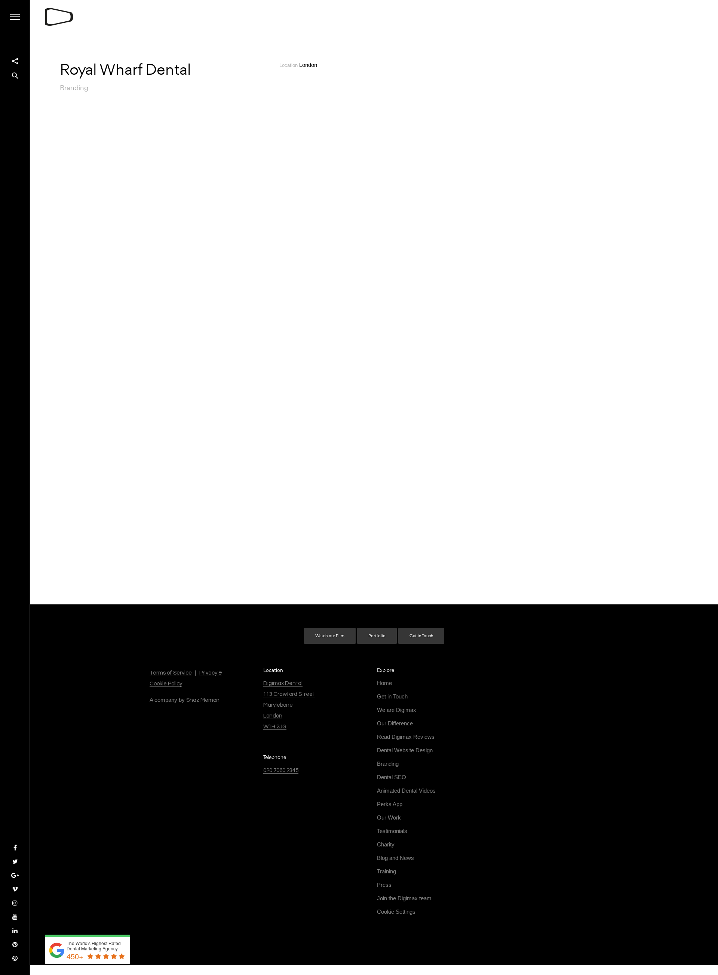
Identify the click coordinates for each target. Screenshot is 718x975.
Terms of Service (171, 673)
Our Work (389, 817)
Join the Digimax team (404, 898)
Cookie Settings (396, 911)
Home (384, 683)
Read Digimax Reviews (406, 737)
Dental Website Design (405, 750)
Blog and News (395, 858)
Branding (388, 763)
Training (386, 871)
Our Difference (395, 723)
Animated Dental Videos (406, 790)
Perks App (389, 804)
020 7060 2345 (280, 770)
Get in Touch (421, 636)
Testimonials (392, 831)
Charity (386, 844)
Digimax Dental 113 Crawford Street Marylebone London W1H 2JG (289, 705)
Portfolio (377, 636)
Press (384, 885)
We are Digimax (396, 710)
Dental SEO (391, 777)
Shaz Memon (203, 700)
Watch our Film (329, 636)
